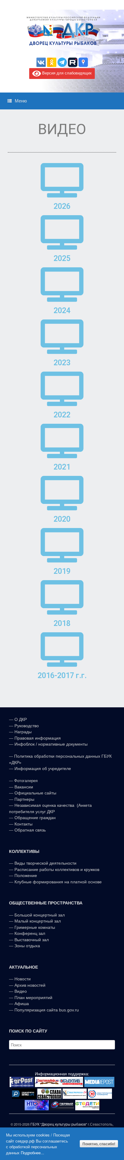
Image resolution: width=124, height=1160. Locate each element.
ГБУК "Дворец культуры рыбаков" (58, 1124)
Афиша (21, 1003)
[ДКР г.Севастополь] (62, 31)
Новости (22, 978)
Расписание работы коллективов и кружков (56, 869)
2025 (62, 258)
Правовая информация (37, 738)
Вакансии (23, 786)
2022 (62, 414)
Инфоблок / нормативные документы (51, 744)
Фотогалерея (26, 780)
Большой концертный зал (39, 915)
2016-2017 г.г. (62, 675)
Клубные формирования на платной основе (58, 881)
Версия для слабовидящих (66, 73)
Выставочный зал (31, 939)
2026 (62, 206)
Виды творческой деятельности (45, 863)
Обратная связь (29, 830)
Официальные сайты (35, 793)
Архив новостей (29, 985)
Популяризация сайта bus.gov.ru (46, 1010)
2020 (62, 519)
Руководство (26, 725)
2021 (62, 467)
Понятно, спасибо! (98, 1143)
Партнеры (24, 799)
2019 (62, 571)
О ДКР (20, 719)
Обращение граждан (35, 817)
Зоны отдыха (27, 945)
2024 (62, 310)
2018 (62, 623)
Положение (25, 875)
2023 (62, 362)
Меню (21, 100)
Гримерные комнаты (34, 927)
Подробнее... (32, 1152)
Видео (20, 991)
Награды (23, 731)
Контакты (23, 824)
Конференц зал (29, 933)
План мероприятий (33, 997)
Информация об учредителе (42, 768)
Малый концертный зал (37, 921)
